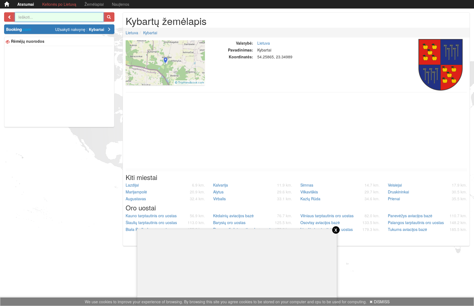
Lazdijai (165, 185)
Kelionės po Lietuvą (59, 4)
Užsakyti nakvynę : (79, 29)
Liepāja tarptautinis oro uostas (340, 229)
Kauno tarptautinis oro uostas (165, 215)
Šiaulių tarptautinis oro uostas (165, 222)
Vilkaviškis (340, 192)
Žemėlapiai (94, 4)
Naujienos (120, 4)
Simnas (340, 185)
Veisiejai (427, 185)
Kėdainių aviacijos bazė (252, 215)
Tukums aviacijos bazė (427, 229)
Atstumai (25, 4)
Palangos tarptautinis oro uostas (427, 222)
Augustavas (165, 198)
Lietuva (132, 32)
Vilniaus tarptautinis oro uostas (340, 215)
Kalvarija (252, 185)
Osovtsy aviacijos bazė (340, 222)
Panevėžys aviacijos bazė (427, 215)
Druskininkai (427, 192)
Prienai (427, 198)
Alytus (252, 192)
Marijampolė (165, 192)
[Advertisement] (59, 85)
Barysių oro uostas (252, 222)
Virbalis (252, 198)
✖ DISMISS (379, 301)
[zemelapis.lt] (6, 4)
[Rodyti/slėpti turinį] (9, 17)
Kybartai (150, 32)
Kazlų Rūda (340, 198)
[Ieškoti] (108, 17)
